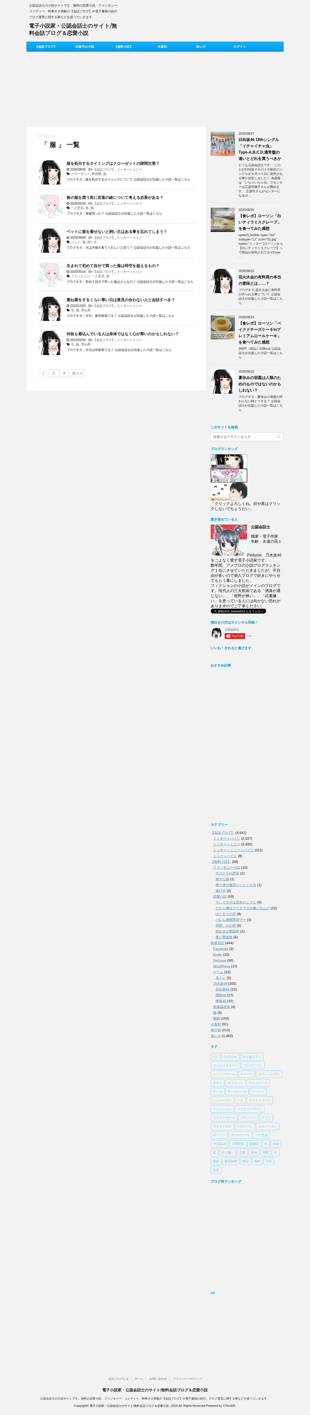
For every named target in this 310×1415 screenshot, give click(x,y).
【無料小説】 (123, 46)
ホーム (139, 1378)
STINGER (229, 1406)
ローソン (219, 1135)
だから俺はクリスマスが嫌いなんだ (243, 908)
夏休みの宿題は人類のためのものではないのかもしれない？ (260, 384)
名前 (276, 1144)
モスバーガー (267, 1126)
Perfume (219, 960)
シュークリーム (224, 1074)
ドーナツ (258, 1091)
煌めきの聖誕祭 (227, 931)
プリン (266, 1117)
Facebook (220, 949)
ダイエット (235, 1083)
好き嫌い (227, 1152)
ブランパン (248, 1117)
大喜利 (162, 46)
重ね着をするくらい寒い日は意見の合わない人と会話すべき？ (121, 300)
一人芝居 (77, 208)
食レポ (201, 46)
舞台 (245, 1161)
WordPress (221, 966)
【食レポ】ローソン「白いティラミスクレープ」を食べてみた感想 (260, 222)
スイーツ (246, 1074)
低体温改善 (221, 1007)
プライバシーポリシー (187, 1378)
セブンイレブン (269, 1074)
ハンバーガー (222, 1100)
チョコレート (258, 1083)
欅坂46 (221, 1001)
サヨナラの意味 (227, 873)
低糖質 (254, 1144)
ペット (75, 242)
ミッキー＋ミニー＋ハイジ (233, 850)
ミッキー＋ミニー (129, 169)
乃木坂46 (220, 983)
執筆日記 (217, 943)
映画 (254, 1152)
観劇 (216, 1018)
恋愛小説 (220, 896)
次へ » (77, 373)
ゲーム (218, 972)
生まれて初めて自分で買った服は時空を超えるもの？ (113, 266)
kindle (217, 954)
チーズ (217, 1091)
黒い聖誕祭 (224, 937)
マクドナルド (222, 1126)
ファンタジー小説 (226, 867)
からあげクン (251, 1057)
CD (215, 1057)
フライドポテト (224, 1117)
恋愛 (242, 1152)
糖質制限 (231, 1161)
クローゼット (80, 174)
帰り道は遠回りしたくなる (236, 885)
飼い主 (92, 242)
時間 (266, 1152)
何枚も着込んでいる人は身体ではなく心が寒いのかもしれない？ (123, 334)
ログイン (239, 46)
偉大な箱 (222, 879)
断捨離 (96, 174)
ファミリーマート (249, 1109)
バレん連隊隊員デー (231, 920)
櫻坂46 (221, 995)
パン (240, 1100)
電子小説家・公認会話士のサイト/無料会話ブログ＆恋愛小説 (155, 1390)
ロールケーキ (240, 1135)
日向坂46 (223, 989)
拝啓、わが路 (226, 925)
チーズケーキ (237, 1091)
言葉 (269, 1161)
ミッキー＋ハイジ (129, 203)
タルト (217, 1083)
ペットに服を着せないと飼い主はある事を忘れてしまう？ (117, 232)
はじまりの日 (226, 914)
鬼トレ (221, 978)
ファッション (80, 276)
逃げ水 (221, 891)
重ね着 (86, 310)
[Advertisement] (155, 88)
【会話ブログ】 (46, 46)
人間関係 (238, 1144)
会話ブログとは (118, 1378)
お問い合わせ (158, 1378)
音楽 (216, 1170)
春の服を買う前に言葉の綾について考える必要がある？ (115, 197)
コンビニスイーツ (225, 1065)
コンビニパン (252, 1065)
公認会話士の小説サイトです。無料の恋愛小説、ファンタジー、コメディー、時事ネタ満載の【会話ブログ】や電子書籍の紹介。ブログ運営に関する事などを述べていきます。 (155, 1398)
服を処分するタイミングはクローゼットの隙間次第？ (113, 163)
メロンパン (245, 1126)
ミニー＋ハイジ (225, 856)
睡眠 (216, 1161)
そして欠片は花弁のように (236, 902)
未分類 (216, 1030)
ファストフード (260, 1100)
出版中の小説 (84, 46)
